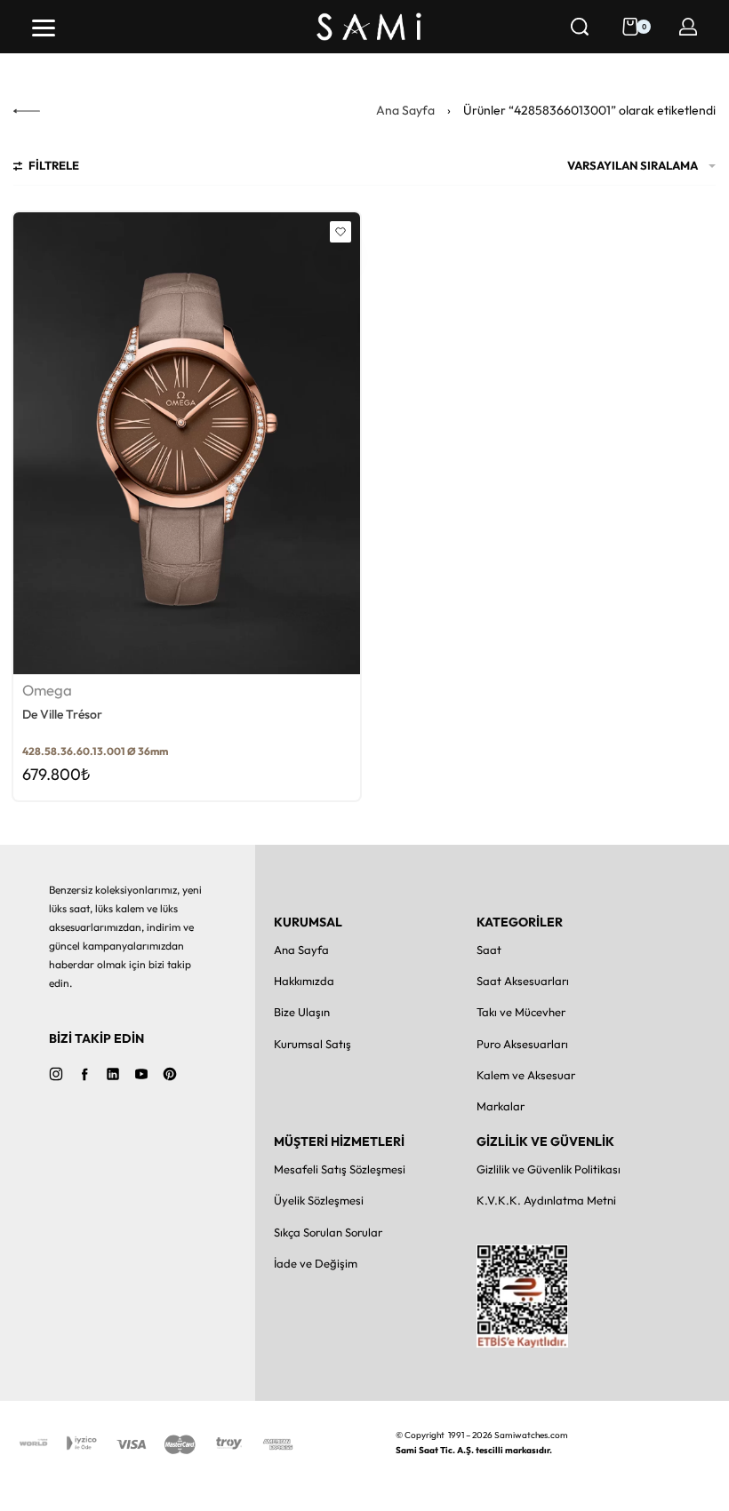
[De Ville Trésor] (186, 443)
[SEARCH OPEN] (579, 26)
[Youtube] (141, 1074)
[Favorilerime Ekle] (340, 232)
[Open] (43, 28)
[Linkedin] (113, 1074)
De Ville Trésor (62, 714)
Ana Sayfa (405, 110)
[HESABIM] (688, 26)
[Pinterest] (170, 1074)
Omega (47, 690)
